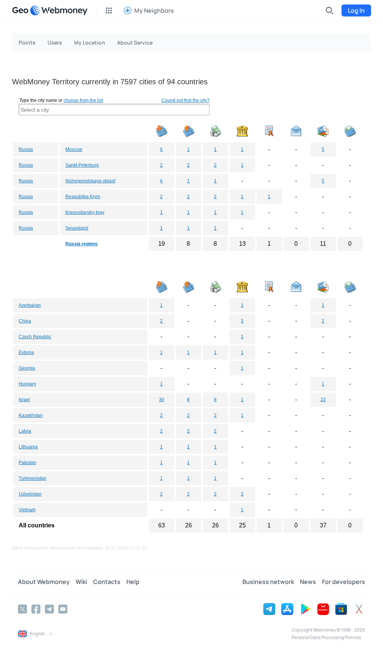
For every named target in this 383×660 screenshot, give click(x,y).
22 (323, 399)
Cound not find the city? (185, 100)
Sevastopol (76, 228)
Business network (268, 582)
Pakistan (27, 462)
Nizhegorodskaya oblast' (90, 181)
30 (161, 399)
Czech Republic (35, 336)
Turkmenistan (32, 478)
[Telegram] (49, 609)
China (25, 321)
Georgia (27, 368)
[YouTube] (62, 609)
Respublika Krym (82, 196)
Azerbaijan (30, 305)
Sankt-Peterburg (82, 165)
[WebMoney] (59, 10)
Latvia (25, 431)
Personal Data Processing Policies (326, 637)
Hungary (27, 384)
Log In (356, 10)
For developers (343, 582)
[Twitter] (22, 609)
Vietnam (27, 509)
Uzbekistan (30, 494)
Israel (24, 399)
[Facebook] (35, 609)
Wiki (81, 582)
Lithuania (28, 446)
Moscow (73, 149)
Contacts (106, 582)
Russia (26, 149)
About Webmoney (44, 582)
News (308, 582)
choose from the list (83, 100)
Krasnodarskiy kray (84, 212)
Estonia (26, 352)
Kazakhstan (31, 415)
